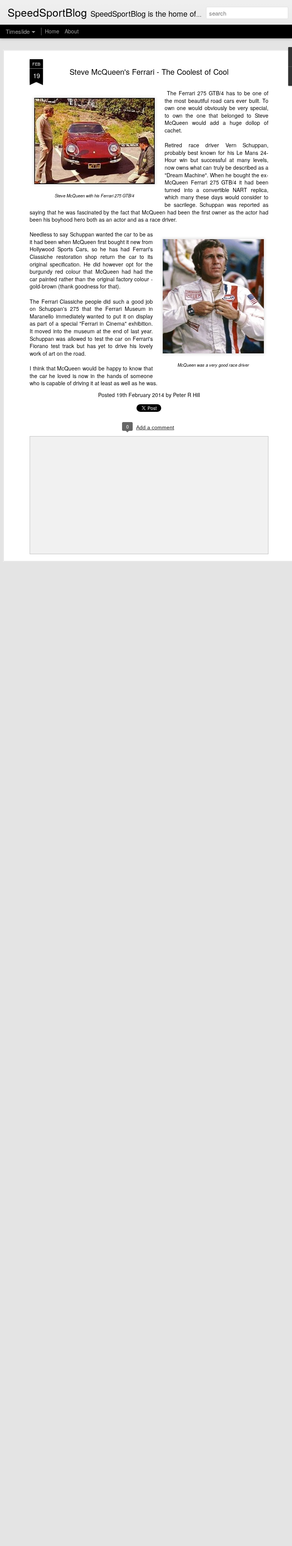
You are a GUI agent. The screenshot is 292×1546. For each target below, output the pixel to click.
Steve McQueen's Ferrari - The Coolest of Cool (149, 71)
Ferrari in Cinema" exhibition (116, 323)
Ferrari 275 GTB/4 (201, 93)
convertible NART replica (235, 190)
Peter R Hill (186, 395)
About (72, 31)
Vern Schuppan (246, 145)
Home (52, 31)
